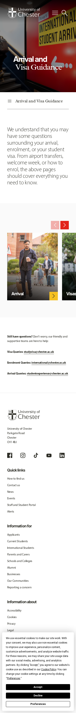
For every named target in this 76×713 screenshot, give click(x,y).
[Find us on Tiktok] (35, 455)
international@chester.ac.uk (48, 362)
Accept (38, 687)
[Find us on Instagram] (22, 455)
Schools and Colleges (19, 561)
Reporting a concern (19, 587)
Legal (10, 630)
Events (11, 498)
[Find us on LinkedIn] (62, 455)
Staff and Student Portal (21, 505)
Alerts (10, 511)
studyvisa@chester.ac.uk (39, 352)
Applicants (13, 535)
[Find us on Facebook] (9, 455)
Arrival (17, 293)
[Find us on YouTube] (49, 455)
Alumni (11, 567)
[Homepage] (23, 13)
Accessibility (14, 610)
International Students (20, 548)
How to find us (15, 478)
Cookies (12, 617)
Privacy (11, 623)
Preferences (38, 704)
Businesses (13, 574)
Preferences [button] (13, 678)
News (10, 492)
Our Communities (18, 581)
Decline (38, 695)
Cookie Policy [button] (48, 669)
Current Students (17, 541)
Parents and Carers (18, 554)
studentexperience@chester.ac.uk (47, 373)
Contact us (13, 485)
